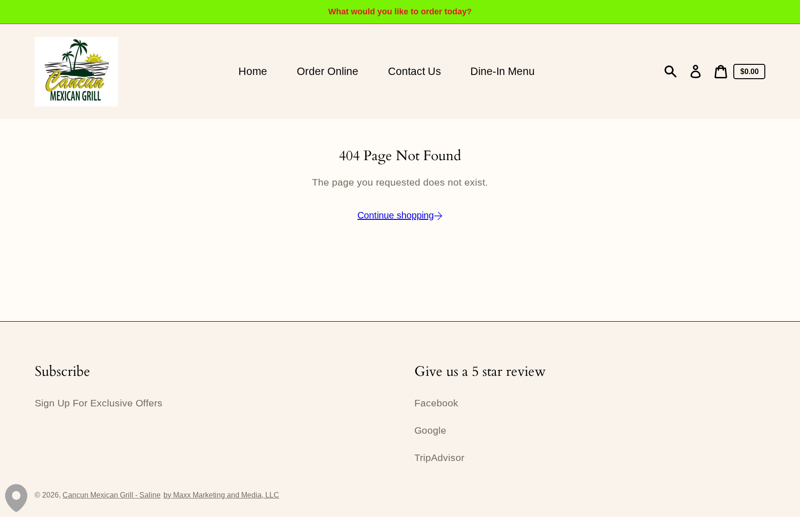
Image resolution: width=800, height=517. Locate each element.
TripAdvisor (439, 457)
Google (430, 430)
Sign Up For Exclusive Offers (98, 403)
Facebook (436, 403)
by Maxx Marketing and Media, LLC (221, 495)
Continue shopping (395, 215)
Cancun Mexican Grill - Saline (111, 495)
